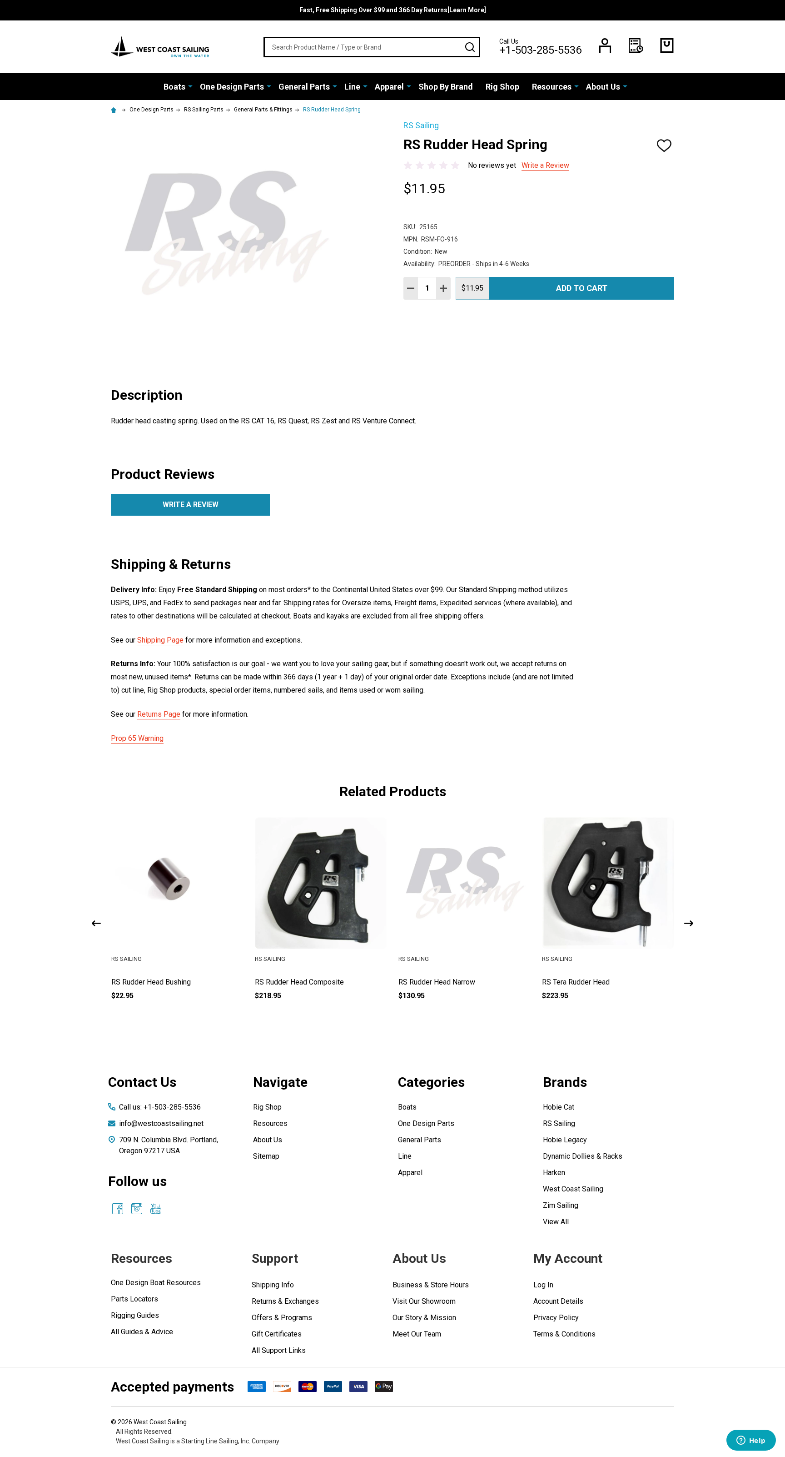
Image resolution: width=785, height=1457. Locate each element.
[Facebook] (117, 1209)
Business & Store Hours (430, 1285)
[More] (190, 86)
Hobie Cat (558, 1107)
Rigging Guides (135, 1315)
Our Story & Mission (424, 1317)
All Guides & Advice (142, 1331)
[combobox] (371, 47)
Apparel (389, 86)
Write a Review (545, 165)
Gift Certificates (277, 1334)
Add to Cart (581, 288)
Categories (431, 1082)
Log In (543, 1285)
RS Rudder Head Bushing (294, 982)
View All (556, 1221)
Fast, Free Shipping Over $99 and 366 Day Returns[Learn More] (392, 10)
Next (689, 923)
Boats (174, 86)
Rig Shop (502, 86)
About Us (603, 86)
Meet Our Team (416, 1334)
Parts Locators (134, 1299)
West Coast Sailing (573, 1189)
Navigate (280, 1082)
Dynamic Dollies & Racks (582, 1156)
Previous (96, 923)
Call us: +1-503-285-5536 (160, 1107)
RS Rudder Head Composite (442, 982)
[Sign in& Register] (605, 45)
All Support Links (279, 1350)
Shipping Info (273, 1285)
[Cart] (667, 45)
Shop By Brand (445, 86)
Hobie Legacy (565, 1139)
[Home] (115, 109)
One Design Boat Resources (156, 1282)
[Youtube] (155, 1209)
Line (352, 86)
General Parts (304, 86)
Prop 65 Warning (137, 738)
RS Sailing (559, 1123)
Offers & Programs (282, 1317)
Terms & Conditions (564, 1334)
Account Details (558, 1301)
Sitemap (266, 1156)
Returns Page (158, 714)
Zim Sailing (560, 1205)
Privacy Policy (556, 1317)
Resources (551, 86)
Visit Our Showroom (424, 1301)
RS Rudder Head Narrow (580, 982)
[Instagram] (136, 1209)
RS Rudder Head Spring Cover (158, 982)
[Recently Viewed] (636, 45)
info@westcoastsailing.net (161, 1123)
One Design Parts (232, 86)
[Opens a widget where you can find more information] (751, 1441)
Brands (565, 1082)
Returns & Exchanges (285, 1301)
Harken (554, 1172)
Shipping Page (160, 640)
